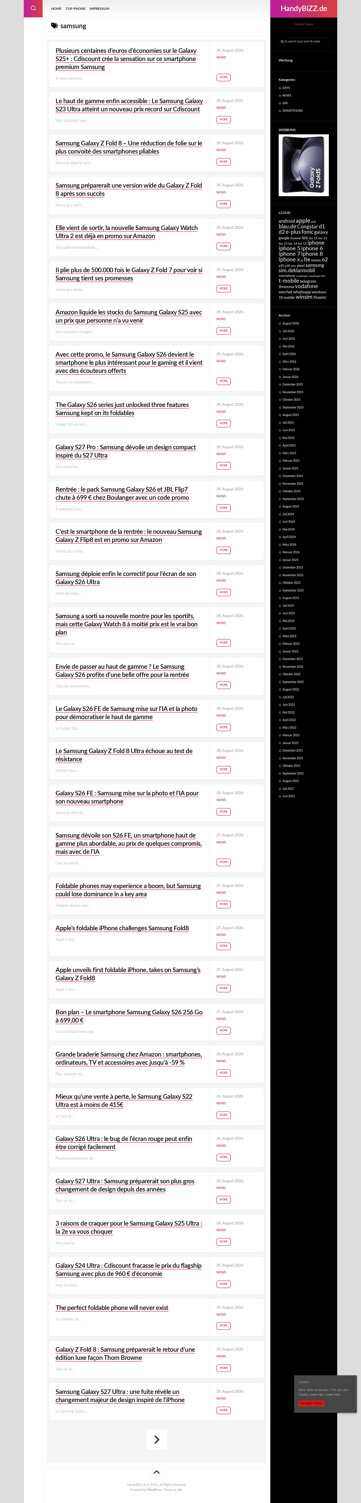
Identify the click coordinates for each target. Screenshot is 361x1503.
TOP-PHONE (75, 8)
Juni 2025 (288, 430)
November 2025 (292, 392)
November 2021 (292, 758)
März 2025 (289, 453)
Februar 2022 (291, 735)
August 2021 (290, 781)
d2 (282, 232)
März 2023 (289, 636)
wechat (285, 292)
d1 (322, 226)
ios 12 (322, 238)
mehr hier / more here (325, 1394)
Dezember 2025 (292, 384)
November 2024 (292, 483)
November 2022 (292, 666)
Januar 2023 (290, 651)
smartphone (287, 275)
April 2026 (289, 354)
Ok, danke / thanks (311, 1403)
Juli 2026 (288, 331)
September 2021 (293, 773)
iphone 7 (289, 254)
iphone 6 (312, 248)
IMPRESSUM (99, 8)
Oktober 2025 (291, 399)
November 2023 (292, 575)
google (284, 238)
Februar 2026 (291, 369)
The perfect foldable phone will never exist (112, 1308)
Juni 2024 (288, 521)
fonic (307, 232)
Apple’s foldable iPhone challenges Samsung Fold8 (122, 928)
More (224, 77)
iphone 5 (289, 248)
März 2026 (289, 361)
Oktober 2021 (291, 765)
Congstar (307, 226)
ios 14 (292, 243)
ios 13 (283, 243)
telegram (308, 281)
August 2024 (290, 506)
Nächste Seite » (156, 1439)
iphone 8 (312, 254)
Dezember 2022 (292, 659)
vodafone (306, 286)
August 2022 (290, 689)
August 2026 (290, 323)
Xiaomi (319, 297)
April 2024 (289, 537)
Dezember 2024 (292, 476)
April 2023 (289, 628)
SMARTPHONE (292, 110)
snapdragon (302, 276)
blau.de (287, 226)
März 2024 (289, 544)
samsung (314, 265)
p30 (281, 265)
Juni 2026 (288, 338)
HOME (56, 8)
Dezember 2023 (292, 567)
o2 (325, 259)
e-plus (293, 232)
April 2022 (289, 720)
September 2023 (293, 590)
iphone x (289, 259)
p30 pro (290, 265)
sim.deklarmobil (297, 270)
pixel (301, 265)
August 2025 (290, 415)
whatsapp (302, 292)
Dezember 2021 (292, 750)
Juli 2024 (288, 514)
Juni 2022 (288, 704)
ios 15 (302, 243)
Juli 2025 (288, 422)
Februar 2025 (291, 460)
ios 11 (313, 238)
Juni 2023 (288, 613)
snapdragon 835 (317, 276)
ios (305, 237)
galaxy (321, 232)
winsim (304, 297)
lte (307, 259)
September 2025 (293, 407)
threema (286, 287)
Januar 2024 (290, 560)
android (287, 221)
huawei (295, 238)
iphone (316, 243)
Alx (180, 1490)
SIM (285, 103)
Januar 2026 (290, 377)
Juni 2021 (288, 796)
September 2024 (293, 499)
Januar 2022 (290, 743)
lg (302, 260)
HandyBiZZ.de (304, 9)
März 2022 (289, 727)
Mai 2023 (288, 621)
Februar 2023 (291, 643)
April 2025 (289, 445)
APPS (286, 88)
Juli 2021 (288, 788)
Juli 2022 (288, 697)
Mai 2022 (288, 712)
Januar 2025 (290, 468)
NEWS (286, 95)
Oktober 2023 (291, 582)
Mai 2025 (288, 438)
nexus (316, 260)
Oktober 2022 (291, 674)
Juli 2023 (288, 605)
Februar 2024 (291, 552)
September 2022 (293, 682)
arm (313, 221)
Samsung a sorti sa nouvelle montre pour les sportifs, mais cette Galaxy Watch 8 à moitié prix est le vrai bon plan (127, 624)
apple (303, 221)
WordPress (154, 1490)
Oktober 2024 (291, 491)
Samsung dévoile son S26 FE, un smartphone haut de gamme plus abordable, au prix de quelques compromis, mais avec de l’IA (129, 844)
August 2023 (290, 598)
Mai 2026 (288, 346)
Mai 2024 (288, 529)
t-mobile (289, 281)
